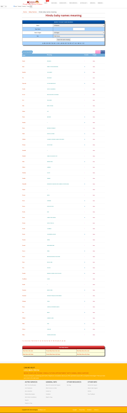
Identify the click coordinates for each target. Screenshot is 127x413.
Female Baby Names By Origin (53, 354)
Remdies (100, 3)
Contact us (48, 391)
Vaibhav (24, 139)
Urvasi (23, 94)
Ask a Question (28, 391)
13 (42, 341)
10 (36, 341)
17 (51, 341)
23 (64, 341)
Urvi (23, 100)
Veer (23, 312)
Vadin (23, 133)
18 (53, 341)
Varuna (23, 223)
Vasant (23, 234)
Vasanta (24, 239)
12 (40, 341)
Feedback (48, 394)
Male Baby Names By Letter (83, 350)
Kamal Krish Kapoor (92, 385)
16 (49, 341)
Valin (23, 161)
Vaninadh (24, 183)
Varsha (23, 211)
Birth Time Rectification (30, 385)
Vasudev (24, 273)
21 (60, 341)
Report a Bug (49, 397)
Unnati (23, 61)
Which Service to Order (51, 388)
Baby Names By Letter (28, 350)
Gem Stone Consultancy (30, 397)
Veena (23, 306)
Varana (23, 195)
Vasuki (23, 284)
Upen (23, 66)
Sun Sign (54, 3)
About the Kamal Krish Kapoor (53, 385)
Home (25, 12)
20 (58, 341)
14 (44, 341)
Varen (23, 200)
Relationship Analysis (30, 394)
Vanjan (23, 189)
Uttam (23, 116)
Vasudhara (24, 278)
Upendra (24, 72)
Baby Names (33, 12)
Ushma (23, 111)
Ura (23, 77)
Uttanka (24, 122)
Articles (89, 391)
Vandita (23, 178)
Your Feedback (91, 394)
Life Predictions (28, 388)
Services (92, 3)
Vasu (23, 267)
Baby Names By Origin (28, 354)
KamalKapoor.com (42, 409)
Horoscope (62, 3)
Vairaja (23, 144)
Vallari (23, 167)
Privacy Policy (82, 409)
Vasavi (23, 256)
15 (47, 341)
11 (38, 341)
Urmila (23, 89)
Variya (23, 206)
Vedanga (24, 301)
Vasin (23, 262)
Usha (23, 105)
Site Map (69, 385)
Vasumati (24, 295)
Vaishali (24, 156)
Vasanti (23, 245)
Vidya (23, 334)
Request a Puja (28, 403)
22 (62, 341)
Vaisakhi (24, 150)
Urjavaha (24, 83)
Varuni (23, 228)
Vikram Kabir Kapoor (93, 388)
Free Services (73, 3)
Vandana (24, 172)
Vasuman (24, 290)
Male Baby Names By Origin (83, 354)
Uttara (23, 128)
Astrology (83, 3)
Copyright (75, 409)
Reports (27, 400)
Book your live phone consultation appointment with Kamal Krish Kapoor (56, 373)
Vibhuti (23, 318)
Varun (23, 217)
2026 (46, 2)
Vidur (23, 323)
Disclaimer (89, 409)
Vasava (23, 251)
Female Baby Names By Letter (53, 350)
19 (56, 341)
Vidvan (23, 329)
